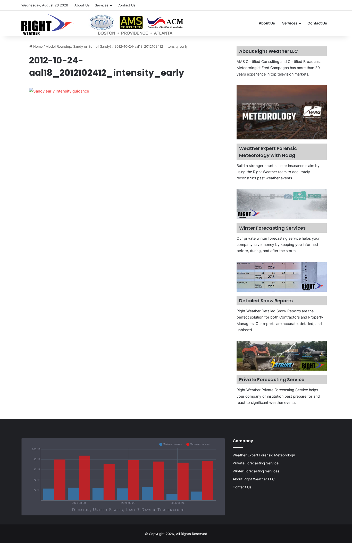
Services (101, 5)
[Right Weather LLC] (103, 24)
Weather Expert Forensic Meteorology (264, 455)
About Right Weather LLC (254, 479)
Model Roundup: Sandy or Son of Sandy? (79, 46)
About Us (82, 5)
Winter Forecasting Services (256, 471)
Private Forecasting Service (256, 463)
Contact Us (127, 5)
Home (37, 46)
